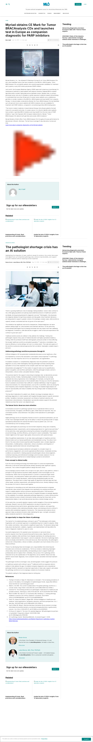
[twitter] (32, 45)
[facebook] (27, 45)
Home (7, 20)
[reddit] (34, 45)
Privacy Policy (44, 738)
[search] (9, 4)
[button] (7, 4)
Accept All (86, 739)
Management (57, 13)
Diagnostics (42, 13)
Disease (49, 13)
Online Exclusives (10, 242)
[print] (58, 45)
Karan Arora (9, 262)
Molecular (66, 13)
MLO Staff (8, 40)
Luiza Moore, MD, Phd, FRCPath (22, 262)
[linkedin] (30, 45)
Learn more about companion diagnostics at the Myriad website (24, 125)
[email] (37, 45)
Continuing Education (30, 13)
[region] (46, 739)
